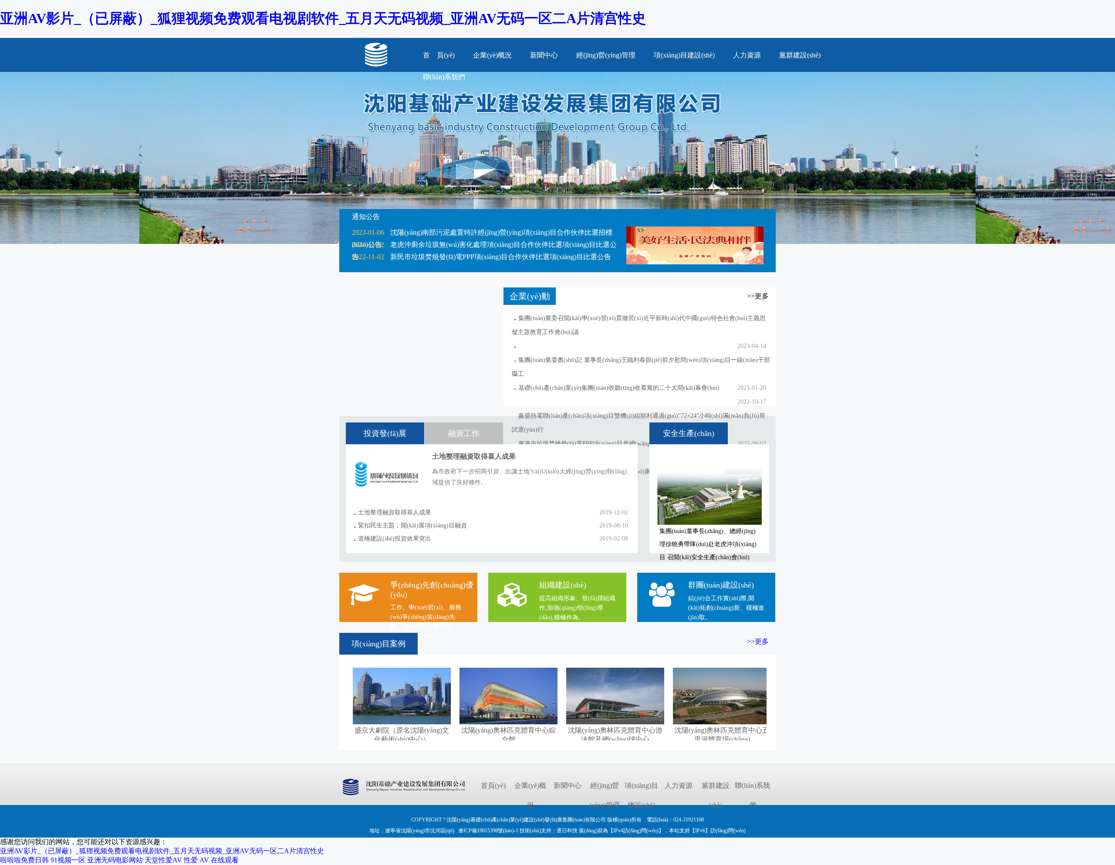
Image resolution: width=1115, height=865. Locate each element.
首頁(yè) (493, 785)
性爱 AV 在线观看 (211, 860)
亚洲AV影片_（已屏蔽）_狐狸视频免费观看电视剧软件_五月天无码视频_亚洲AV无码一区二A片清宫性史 (323, 18)
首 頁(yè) (439, 55)
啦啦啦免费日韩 (24, 860)
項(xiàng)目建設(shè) (684, 55)
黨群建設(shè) (800, 55)
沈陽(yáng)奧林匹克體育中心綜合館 (508, 734)
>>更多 (758, 641)
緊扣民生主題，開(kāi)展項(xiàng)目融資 (412, 525)
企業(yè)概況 (492, 55)
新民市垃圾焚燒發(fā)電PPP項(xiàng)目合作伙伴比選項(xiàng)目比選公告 (500, 256)
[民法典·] (695, 262)
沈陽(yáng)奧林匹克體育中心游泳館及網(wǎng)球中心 (615, 734)
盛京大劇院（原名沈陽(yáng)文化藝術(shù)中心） (402, 734)
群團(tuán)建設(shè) (721, 585)
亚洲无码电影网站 (115, 860)
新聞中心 (544, 55)
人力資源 (747, 55)
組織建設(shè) (562, 585)
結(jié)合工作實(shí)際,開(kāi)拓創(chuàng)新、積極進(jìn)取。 (726, 608)
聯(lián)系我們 (752, 795)
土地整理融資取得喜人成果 (394, 512)
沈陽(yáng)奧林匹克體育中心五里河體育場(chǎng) (722, 734)
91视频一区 (68, 860)
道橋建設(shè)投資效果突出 (394, 538)
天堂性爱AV (163, 860)
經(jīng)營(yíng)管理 (605, 55)
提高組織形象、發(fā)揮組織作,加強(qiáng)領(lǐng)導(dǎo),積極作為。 (577, 608)
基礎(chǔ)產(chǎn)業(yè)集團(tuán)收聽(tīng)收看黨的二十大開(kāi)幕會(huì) (619, 388)
